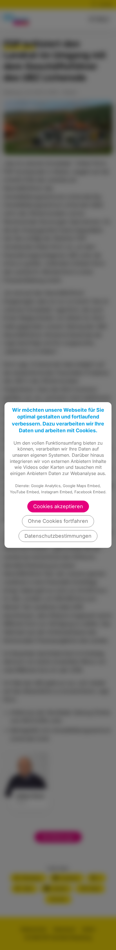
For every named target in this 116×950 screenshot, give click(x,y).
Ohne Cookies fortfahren (58, 521)
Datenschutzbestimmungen (58, 536)
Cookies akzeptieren (58, 506)
